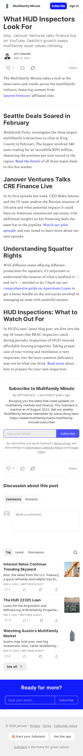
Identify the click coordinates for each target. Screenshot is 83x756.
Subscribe (58, 6)
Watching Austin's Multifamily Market (30, 633)
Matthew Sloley (32, 584)
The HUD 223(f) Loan (22, 600)
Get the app (62, 736)
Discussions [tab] (36, 552)
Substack (20, 747)
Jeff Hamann (22, 53)
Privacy (35, 726)
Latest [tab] (19, 552)
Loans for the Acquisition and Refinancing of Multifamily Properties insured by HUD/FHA (30, 607)
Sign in (74, 6)
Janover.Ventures (16, 95)
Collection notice (65, 726)
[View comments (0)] (22, 68)
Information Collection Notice (44, 447)
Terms (47, 726)
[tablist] (21, 499)
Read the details (27, 161)
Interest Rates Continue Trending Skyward (24, 566)
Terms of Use (62, 443)
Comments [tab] (13, 499)
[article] (41, 577)
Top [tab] (8, 552)
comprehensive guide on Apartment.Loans (37, 288)
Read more (55, 363)
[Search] (75, 552)
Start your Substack (30, 736)
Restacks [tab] (31, 499)
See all (12, 666)
